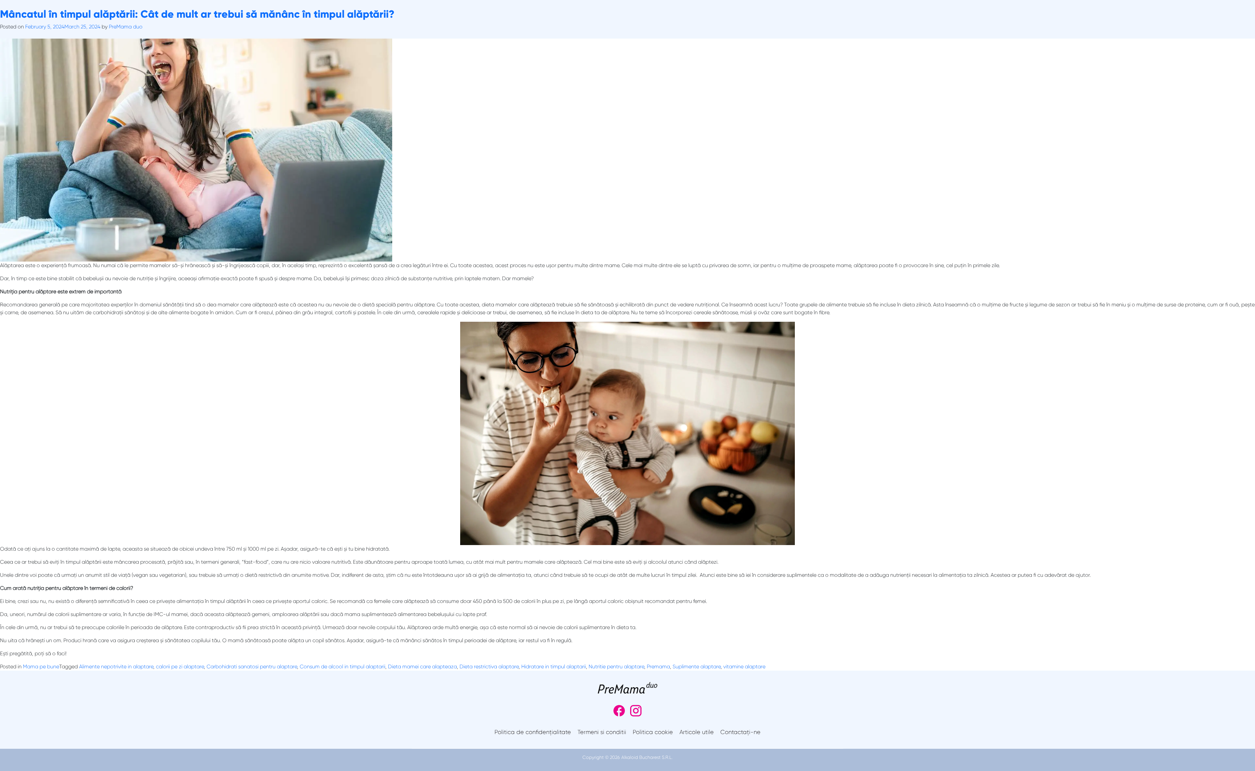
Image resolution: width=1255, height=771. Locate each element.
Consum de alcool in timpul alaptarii (342, 666)
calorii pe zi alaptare (180, 666)
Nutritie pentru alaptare (616, 666)
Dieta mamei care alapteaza (422, 666)
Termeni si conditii (601, 732)
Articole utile (696, 732)
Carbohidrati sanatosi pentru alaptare (252, 666)
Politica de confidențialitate (532, 732)
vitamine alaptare (744, 666)
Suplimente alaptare (697, 666)
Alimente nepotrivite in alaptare (116, 666)
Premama (658, 666)
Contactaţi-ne (740, 732)
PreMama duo (125, 27)
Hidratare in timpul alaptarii (553, 666)
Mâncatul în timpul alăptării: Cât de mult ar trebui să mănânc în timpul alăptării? (197, 14)
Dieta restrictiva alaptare (489, 666)
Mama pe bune (41, 666)
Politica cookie (653, 732)
